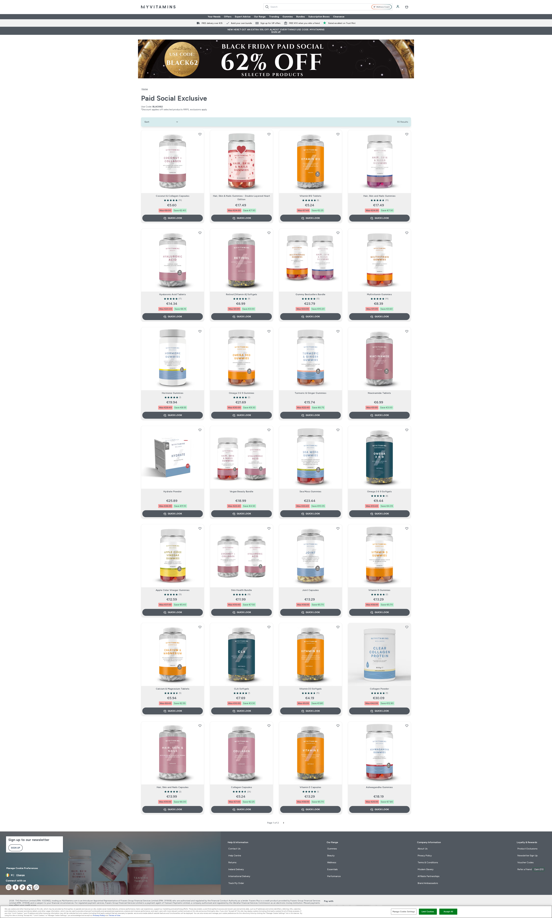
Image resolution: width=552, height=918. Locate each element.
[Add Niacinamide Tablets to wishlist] (407, 331)
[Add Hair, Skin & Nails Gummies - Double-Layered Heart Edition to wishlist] (269, 134)
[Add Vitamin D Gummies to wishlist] (407, 528)
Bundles (300, 16)
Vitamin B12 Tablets (310, 196)
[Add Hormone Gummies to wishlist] (200, 331)
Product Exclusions (527, 848)
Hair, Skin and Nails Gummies (379, 196)
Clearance (338, 16)
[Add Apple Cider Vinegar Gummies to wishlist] (200, 528)
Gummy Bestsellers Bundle (310, 294)
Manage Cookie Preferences (22, 868)
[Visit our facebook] (15, 887)
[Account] (398, 7)
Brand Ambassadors (428, 883)
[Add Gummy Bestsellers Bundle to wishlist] (338, 233)
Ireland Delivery (236, 869)
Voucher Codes (525, 862)
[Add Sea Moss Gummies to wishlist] (338, 430)
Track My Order (236, 883)
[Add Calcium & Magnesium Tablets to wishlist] (200, 627)
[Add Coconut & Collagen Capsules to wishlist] (200, 134)
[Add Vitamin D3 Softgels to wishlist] (338, 627)
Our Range (260, 16)
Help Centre (234, 855)
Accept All (448, 912)
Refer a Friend (530, 869)
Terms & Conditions (428, 862)
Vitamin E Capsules (310, 787)
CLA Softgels (241, 689)
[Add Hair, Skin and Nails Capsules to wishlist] (200, 726)
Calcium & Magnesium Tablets (172, 689)
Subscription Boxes (319, 16)
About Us (423, 848)
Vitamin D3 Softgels (310, 689)
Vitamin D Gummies (379, 590)
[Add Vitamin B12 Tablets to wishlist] (338, 134)
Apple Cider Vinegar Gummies (172, 590)
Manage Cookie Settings (404, 912)
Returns (232, 862)
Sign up (15, 848)
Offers (227, 16)
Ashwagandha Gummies (379, 787)
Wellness (331, 862)
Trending (274, 16)
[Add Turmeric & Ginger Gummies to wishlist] (338, 331)
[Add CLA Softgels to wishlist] (269, 627)
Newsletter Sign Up (527, 855)
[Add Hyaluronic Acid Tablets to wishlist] (200, 233)
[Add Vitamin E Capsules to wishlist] (338, 726)
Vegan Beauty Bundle (241, 491)
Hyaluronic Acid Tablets (172, 294)
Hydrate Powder (172, 491)
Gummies (287, 16)
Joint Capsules (310, 590)
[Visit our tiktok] (22, 887)
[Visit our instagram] (9, 887)
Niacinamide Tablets (379, 393)
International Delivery (239, 876)
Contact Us (234, 848)
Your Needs (214, 16)
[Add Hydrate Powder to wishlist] (200, 430)
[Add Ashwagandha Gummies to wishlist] (407, 726)
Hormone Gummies (172, 393)
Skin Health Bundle (241, 590)
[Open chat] (36, 887)
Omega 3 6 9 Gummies (241, 393)
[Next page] (283, 822)
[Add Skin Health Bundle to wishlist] (269, 528)
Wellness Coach (383, 7)
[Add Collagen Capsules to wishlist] (269, 726)
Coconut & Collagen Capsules (172, 196)
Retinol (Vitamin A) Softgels (241, 294)
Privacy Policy (425, 855)
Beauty (331, 855)
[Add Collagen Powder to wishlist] (407, 627)
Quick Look (175, 218)
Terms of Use (114, 915)
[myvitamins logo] (158, 7)
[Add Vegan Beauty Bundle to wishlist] (269, 430)
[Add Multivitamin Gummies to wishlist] (407, 233)
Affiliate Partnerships (428, 876)
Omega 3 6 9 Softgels (379, 491)
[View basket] (406, 7)
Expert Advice (243, 16)
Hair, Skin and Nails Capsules (173, 787)
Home (145, 89)
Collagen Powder (379, 689)
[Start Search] (267, 6)
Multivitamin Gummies (379, 294)
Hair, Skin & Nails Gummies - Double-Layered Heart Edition (241, 198)
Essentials (332, 869)
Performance (334, 876)
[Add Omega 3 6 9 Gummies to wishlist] (269, 331)
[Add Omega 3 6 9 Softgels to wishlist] (407, 430)
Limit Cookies (428, 912)
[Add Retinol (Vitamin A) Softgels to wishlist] (269, 233)
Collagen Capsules (241, 787)
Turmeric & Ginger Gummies (310, 393)
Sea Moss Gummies (310, 491)
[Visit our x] (29, 887)
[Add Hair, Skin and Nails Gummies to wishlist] (407, 134)
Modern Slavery (425, 869)
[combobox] (328, 6)
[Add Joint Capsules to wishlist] (338, 528)
